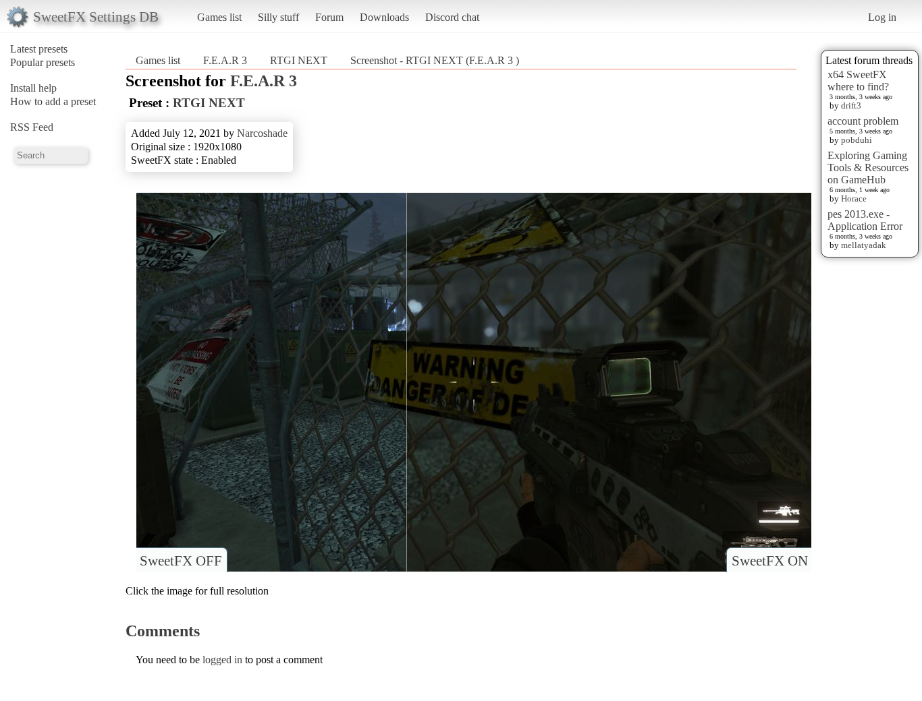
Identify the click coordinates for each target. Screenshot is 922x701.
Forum (329, 17)
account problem (863, 121)
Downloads (384, 17)
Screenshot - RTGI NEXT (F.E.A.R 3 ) (434, 60)
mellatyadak (863, 245)
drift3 (851, 105)
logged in (222, 659)
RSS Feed (31, 127)
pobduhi (856, 140)
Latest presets (38, 49)
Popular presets (42, 62)
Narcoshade (262, 133)
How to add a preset (53, 101)
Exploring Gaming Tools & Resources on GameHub (868, 167)
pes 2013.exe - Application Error (865, 220)
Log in (882, 17)
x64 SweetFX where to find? (858, 80)
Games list (219, 17)
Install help (33, 88)
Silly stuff (278, 17)
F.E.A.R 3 (226, 60)
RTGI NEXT (298, 60)
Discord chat (452, 17)
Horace (854, 198)
